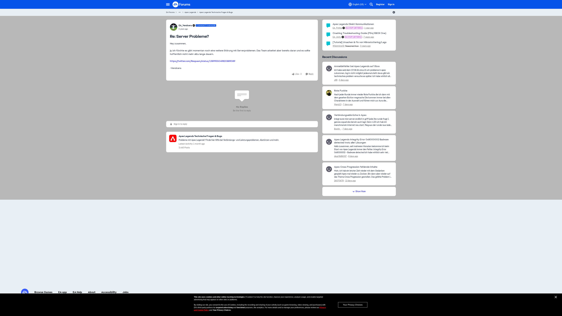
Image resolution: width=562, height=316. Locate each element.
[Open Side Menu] (168, 4)
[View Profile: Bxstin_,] (329, 117)
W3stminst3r (339, 46)
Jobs (125, 292)
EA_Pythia (337, 28)
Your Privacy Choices (353, 305)
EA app (62, 292)
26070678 (339, 180)
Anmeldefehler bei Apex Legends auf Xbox (357, 66)
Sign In (391, 4)
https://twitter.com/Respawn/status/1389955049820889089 (202, 61)
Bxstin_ (337, 129)
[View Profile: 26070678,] (329, 169)
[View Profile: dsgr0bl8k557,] (329, 142)
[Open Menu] (394, 12)
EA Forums (170, 12)
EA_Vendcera (185, 25)
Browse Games (43, 292)
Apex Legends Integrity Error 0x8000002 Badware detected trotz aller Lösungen (361, 141)
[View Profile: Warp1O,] (329, 93)
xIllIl (335, 80)
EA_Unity (337, 37)
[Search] (371, 4)
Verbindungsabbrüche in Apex (350, 115)
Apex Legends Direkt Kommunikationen (353, 24)
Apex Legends (190, 12)
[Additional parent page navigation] (179, 12)
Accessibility (109, 292)
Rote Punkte (340, 90)
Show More (360, 191)
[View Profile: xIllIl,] (329, 68)
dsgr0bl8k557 (340, 156)
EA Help (77, 292)
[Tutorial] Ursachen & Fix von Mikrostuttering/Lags (360, 42)
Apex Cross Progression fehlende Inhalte (355, 166)
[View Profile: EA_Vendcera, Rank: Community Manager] (173, 27)
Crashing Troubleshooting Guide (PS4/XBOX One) (359, 33)
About (91, 292)
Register (380, 4)
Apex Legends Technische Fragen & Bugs (216, 12)
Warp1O (337, 104)
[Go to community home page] (181, 4)
